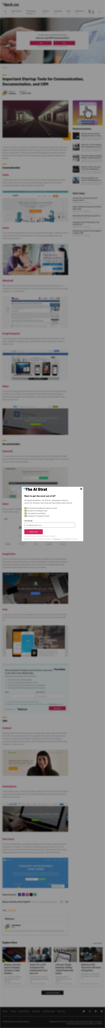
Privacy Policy (57, 539)
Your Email (28, 521)
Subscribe (34, 532)
